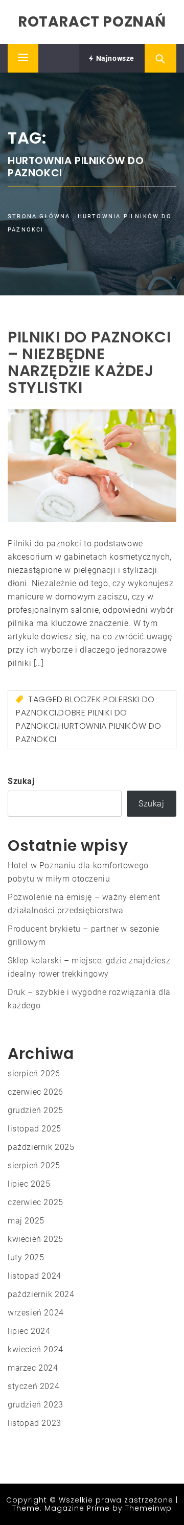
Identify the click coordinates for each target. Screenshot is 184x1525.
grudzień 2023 (35, 1405)
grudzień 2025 (35, 1110)
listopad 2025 (34, 1129)
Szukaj (21, 781)
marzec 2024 (33, 1368)
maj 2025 (26, 1221)
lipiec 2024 (29, 1331)
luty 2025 (26, 1257)
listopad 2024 (34, 1276)
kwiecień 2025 (35, 1239)
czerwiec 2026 (35, 1092)
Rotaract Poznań (92, 22)
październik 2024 (41, 1294)
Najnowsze (114, 58)
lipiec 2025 (29, 1184)
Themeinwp (148, 1508)
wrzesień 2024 (36, 1313)
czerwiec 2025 (35, 1202)
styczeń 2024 (33, 1386)
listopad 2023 (34, 1423)
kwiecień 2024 (35, 1349)
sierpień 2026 (34, 1073)
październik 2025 (41, 1147)
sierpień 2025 (34, 1165)
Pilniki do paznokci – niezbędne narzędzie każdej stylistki (89, 362)
